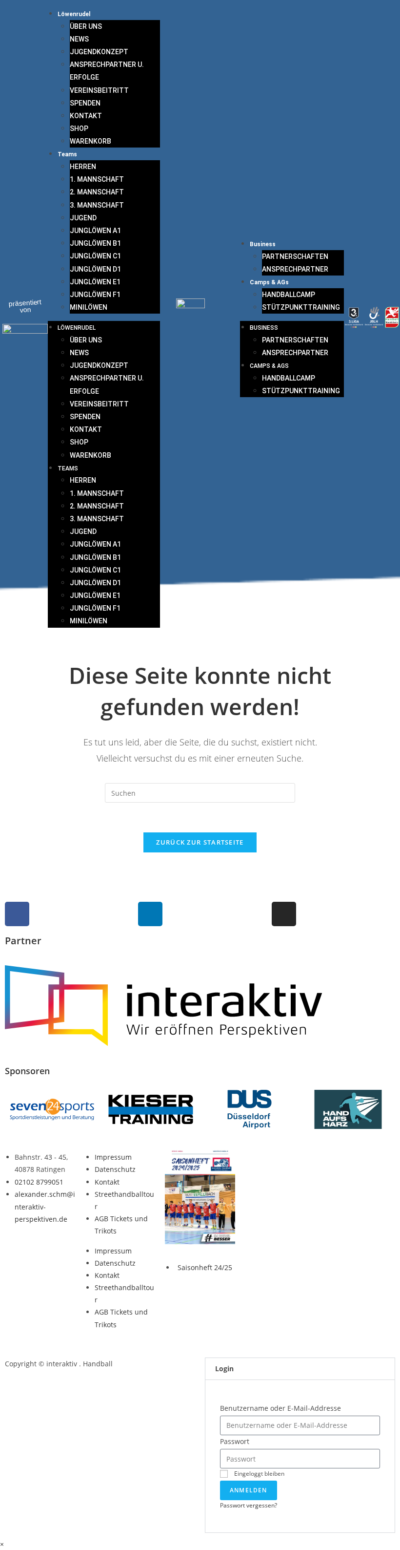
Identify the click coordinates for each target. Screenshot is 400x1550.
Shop (79, 128)
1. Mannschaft (97, 179)
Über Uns (86, 26)
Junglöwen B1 (95, 243)
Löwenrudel (74, 14)
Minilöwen (88, 307)
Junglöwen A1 (95, 230)
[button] (300, 1369)
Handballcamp (288, 294)
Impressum (113, 1157)
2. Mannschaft (97, 192)
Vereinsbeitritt (99, 90)
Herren (83, 166)
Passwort (234, 1441)
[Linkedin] (150, 914)
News (79, 39)
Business (263, 244)
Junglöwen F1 (95, 294)
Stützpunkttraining (301, 307)
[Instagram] (284, 914)
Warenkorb (90, 141)
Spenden (85, 103)
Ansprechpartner (295, 269)
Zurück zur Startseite (199, 842)
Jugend (83, 218)
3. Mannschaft (97, 205)
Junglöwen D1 (95, 269)
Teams (67, 154)
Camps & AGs (269, 282)
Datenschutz (115, 1169)
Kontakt (86, 116)
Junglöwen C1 (95, 256)
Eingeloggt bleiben (258, 1473)
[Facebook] (17, 914)
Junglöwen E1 (95, 282)
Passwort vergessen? (248, 1505)
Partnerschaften (295, 256)
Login (224, 1368)
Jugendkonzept (99, 52)
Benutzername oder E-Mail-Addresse (280, 1408)
